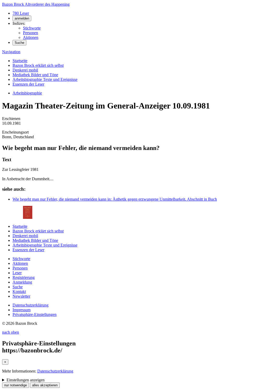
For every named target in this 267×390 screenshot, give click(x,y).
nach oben (10, 332)
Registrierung (24, 277)
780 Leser (21, 13)
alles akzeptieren (45, 385)
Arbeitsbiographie (27, 93)
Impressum (22, 310)
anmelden (22, 18)
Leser (17, 273)
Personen (30, 33)
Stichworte (32, 28)
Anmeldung (22, 282)
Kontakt (19, 291)
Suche (19, 43)
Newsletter (21, 296)
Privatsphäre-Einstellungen (35, 314)
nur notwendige (15, 385)
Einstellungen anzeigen (26, 380)
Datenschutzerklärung (30, 305)
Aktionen (30, 37)
